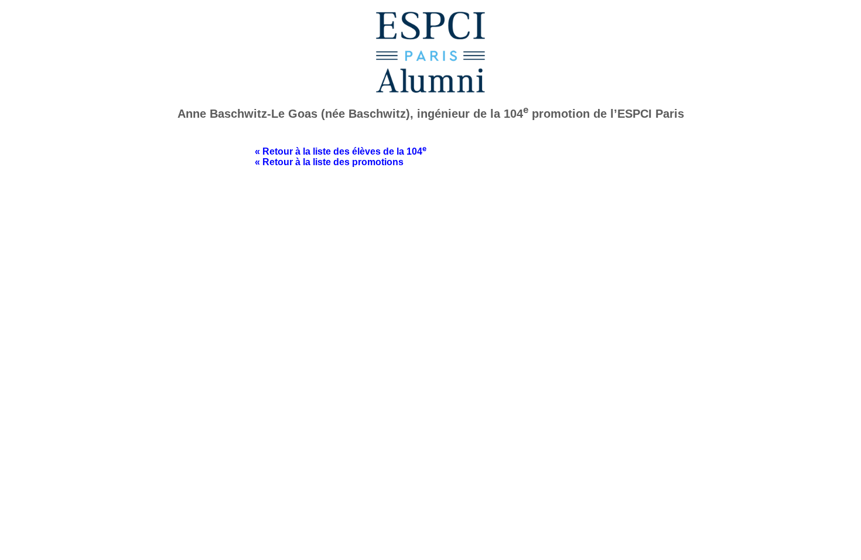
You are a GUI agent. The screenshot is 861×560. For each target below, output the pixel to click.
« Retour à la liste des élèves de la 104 (340, 151)
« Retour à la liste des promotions (329, 162)
